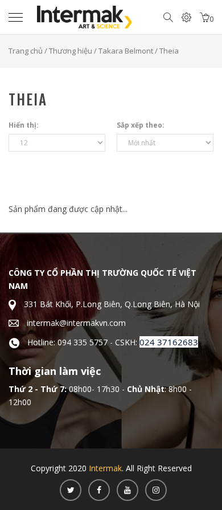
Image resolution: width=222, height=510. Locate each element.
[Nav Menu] (18, 17)
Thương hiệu (70, 51)
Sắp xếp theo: (141, 125)
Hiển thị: (24, 125)
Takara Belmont (125, 51)
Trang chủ (26, 51)
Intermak (105, 468)
